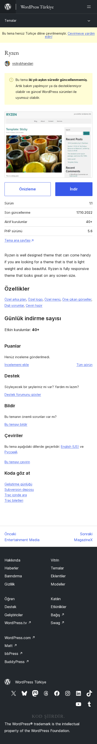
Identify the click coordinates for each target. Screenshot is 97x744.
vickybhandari (22, 63)
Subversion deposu (19, 489)
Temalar (10, 20)
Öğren (10, 599)
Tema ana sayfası (17, 240)
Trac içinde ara (16, 495)
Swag (58, 623)
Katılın (56, 599)
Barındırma (13, 576)
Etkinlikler (58, 606)
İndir (74, 189)
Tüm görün (84, 365)
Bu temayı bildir (16, 424)
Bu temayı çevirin (17, 462)
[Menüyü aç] (90, 7)
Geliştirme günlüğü (18, 484)
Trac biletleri (14, 500)
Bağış (58, 615)
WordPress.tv (18, 623)
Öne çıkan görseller (76, 299)
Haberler (11, 568)
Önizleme (27, 189)
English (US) (70, 446)
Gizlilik (10, 584)
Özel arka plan (15, 299)
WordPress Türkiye (30, 682)
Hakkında (12, 560)
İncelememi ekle (17, 365)
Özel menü (52, 299)
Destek (10, 606)
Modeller (58, 584)
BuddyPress (17, 661)
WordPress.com (20, 637)
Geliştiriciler (14, 615)
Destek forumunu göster (23, 394)
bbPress (14, 653)
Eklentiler (58, 576)
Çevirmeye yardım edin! (70, 34)
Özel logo (35, 299)
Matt (11, 645)
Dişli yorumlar (14, 305)
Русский (11, 452)
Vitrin (55, 560)
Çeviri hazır (34, 305)
